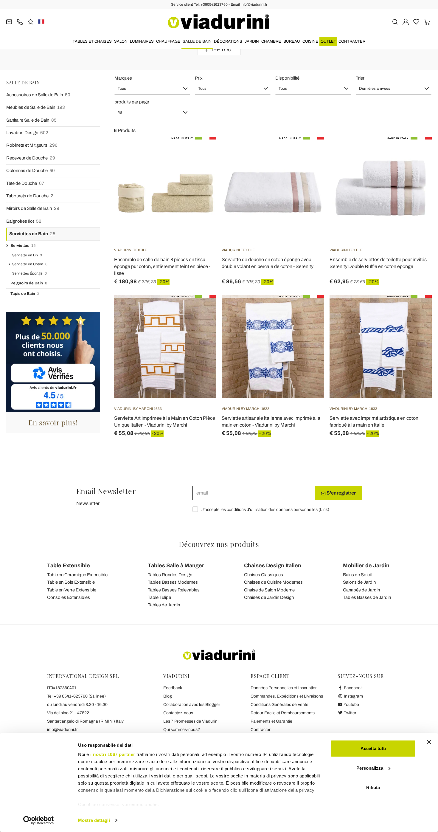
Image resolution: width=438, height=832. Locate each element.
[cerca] (395, 21)
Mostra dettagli (94, 820)
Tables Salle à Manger (176, 565)
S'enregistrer (341, 492)
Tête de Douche (25, 183)
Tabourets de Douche (29, 195)
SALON (121, 41)
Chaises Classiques (263, 574)
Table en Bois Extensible (71, 582)
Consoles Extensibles (68, 597)
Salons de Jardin (359, 582)
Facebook (353, 688)
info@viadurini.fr (62, 729)
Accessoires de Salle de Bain (38, 94)
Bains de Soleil (357, 574)
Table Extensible (68, 565)
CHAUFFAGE (168, 41)
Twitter (349, 713)
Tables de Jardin (164, 604)
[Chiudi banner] (429, 742)
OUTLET (328, 41)
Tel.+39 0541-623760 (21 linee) (76, 696)
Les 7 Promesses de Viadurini (190, 721)
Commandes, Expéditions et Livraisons (287, 696)
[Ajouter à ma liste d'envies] (201, 166)
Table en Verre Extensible (71, 590)
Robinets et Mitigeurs (32, 145)
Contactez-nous (178, 713)
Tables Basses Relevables (174, 590)
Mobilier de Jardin (366, 565)
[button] (152, 88)
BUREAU (291, 41)
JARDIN (252, 41)
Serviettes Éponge (29, 273)
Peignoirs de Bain (28, 283)
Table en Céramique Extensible (77, 574)
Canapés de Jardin (361, 590)
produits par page (131, 102)
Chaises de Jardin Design (269, 597)
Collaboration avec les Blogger (191, 704)
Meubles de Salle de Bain (35, 107)
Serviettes (22, 246)
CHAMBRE (271, 41)
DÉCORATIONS (228, 41)
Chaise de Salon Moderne (269, 590)
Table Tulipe (159, 597)
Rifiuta (373, 787)
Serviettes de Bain (32, 233)
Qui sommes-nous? (181, 729)
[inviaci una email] (9, 21)
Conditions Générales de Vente (279, 704)
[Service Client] (20, 21)
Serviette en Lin (27, 255)
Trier (360, 78)
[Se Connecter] (406, 21)
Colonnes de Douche (30, 170)
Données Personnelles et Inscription (284, 688)
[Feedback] (30, 21)
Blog (167, 696)
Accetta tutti (373, 748)
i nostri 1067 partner (112, 754)
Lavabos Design (27, 132)
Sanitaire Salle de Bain (31, 120)
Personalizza (369, 768)
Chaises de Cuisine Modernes (273, 582)
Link (324, 509)
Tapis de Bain (24, 294)
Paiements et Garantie (271, 721)
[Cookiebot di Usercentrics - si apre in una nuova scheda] (39, 820)
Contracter (351, 41)
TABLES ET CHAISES (92, 41)
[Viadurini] (218, 21)
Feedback (172, 688)
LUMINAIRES (142, 41)
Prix (199, 78)
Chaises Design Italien (272, 565)
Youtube (351, 704)
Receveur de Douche (30, 158)
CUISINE (310, 41)
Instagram (353, 696)
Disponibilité (287, 78)
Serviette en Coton (29, 264)
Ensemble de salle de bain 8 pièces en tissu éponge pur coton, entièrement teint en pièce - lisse (162, 266)
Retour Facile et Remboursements (283, 713)
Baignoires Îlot (23, 221)
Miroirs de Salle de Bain (32, 208)
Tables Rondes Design (170, 574)
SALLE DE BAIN (197, 41)
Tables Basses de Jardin (367, 597)
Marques (123, 78)
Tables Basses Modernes (173, 582)
